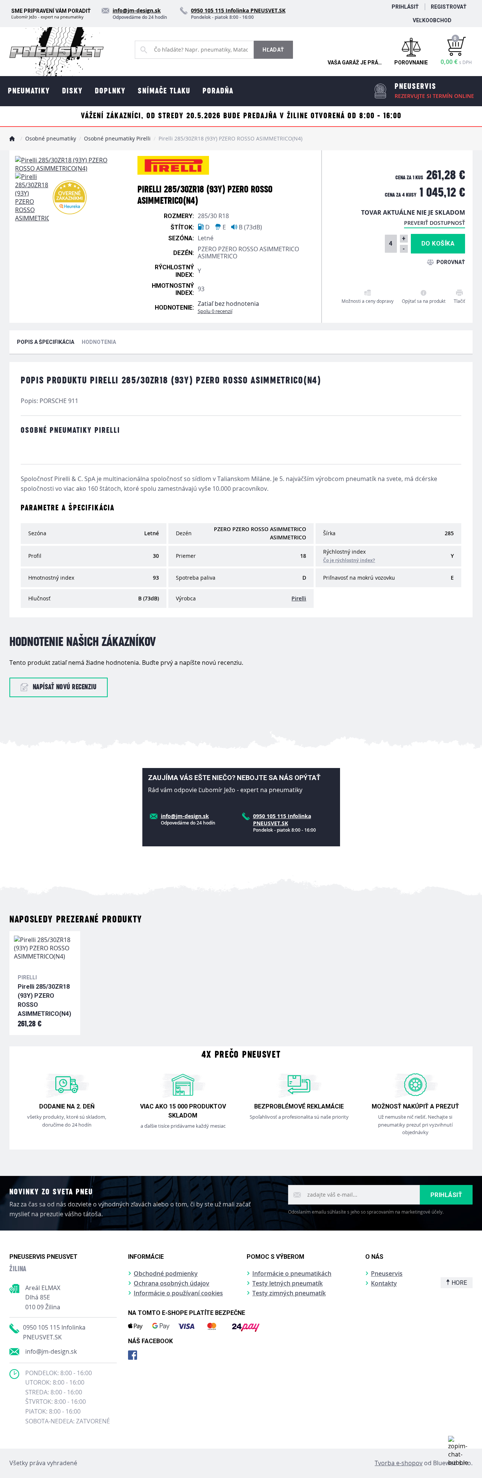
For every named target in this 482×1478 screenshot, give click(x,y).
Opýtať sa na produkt (423, 301)
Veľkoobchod (432, 20)
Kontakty (384, 1283)
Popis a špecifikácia (45, 342)
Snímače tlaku (164, 91)
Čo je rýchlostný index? (349, 560)
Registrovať (449, 7)
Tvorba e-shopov (399, 1463)
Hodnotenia (99, 342)
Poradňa (218, 91)
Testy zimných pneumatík (289, 1293)
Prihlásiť (405, 7)
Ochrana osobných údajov (171, 1283)
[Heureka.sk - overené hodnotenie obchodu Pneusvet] (70, 197)
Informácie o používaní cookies (178, 1293)
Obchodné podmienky (166, 1273)
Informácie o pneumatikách (291, 1273)
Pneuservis (387, 1273)
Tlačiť (459, 301)
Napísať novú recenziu (65, 687)
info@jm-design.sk (51, 1351)
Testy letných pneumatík (287, 1283)
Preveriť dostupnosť (434, 222)
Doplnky (110, 91)
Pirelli (298, 598)
